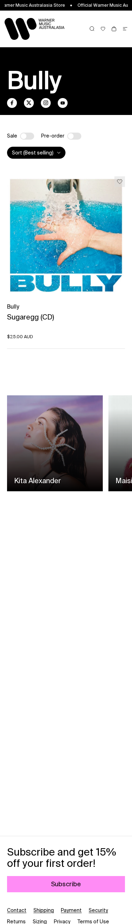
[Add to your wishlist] (119, 181)
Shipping (43, 910)
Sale (12, 136)
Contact (16, 910)
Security (98, 910)
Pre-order (52, 136)
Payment (71, 910)
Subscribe (66, 884)
